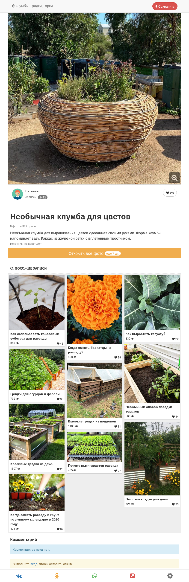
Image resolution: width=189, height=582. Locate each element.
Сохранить (165, 6)
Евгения (31, 191)
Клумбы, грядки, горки (34, 5)
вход (33, 563)
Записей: (35, 197)
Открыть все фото (93, 253)
